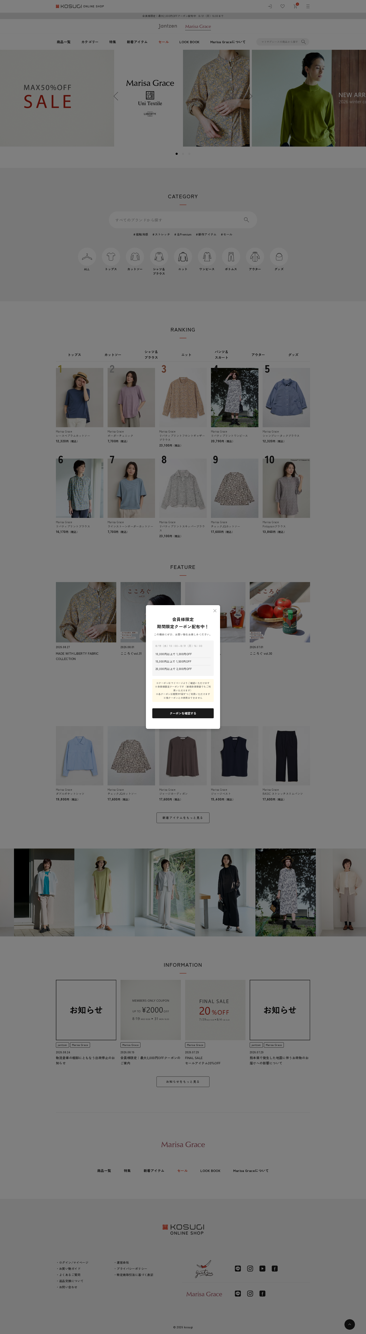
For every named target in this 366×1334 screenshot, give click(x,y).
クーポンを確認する (183, 713)
